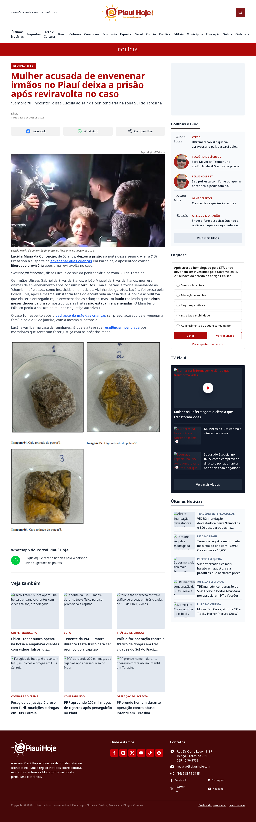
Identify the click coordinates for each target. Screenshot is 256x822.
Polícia (151, 34)
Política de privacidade (212, 805)
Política (165, 34)
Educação (213, 34)
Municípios (195, 34)
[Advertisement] (208, 89)
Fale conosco (237, 805)
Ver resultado (225, 335)
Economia (110, 34)
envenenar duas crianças (71, 261)
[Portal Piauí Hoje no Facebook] (114, 753)
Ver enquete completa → (208, 344)
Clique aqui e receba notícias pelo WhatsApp (56, 558)
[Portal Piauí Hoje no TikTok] (150, 753)
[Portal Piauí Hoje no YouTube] (141, 753)
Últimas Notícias (17, 34)
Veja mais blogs (208, 238)
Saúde (227, 34)
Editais (179, 34)
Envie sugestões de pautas (43, 563)
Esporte (126, 34)
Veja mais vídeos (208, 484)
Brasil (62, 34)
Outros (240, 34)
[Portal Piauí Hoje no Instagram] (123, 753)
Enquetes (34, 34)
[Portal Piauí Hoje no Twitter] (132, 753)
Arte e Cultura (49, 34)
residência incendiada (121, 327)
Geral (139, 34)
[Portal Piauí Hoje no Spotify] (159, 753)
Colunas (75, 34)
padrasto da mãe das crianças (80, 315)
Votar (190, 335)
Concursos (92, 34)
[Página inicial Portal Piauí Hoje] (128, 12)
